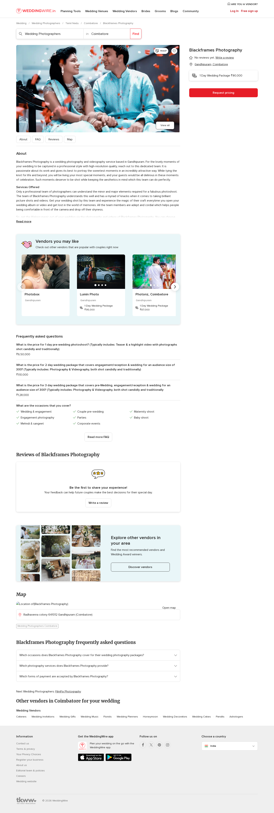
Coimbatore (91, 23)
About (23, 139)
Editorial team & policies (30, 770)
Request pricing (223, 93)
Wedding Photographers (46, 23)
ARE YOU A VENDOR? (244, 4)
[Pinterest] (159, 745)
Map (70, 139)
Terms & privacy (25, 748)
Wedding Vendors (125, 11)
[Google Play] (118, 760)
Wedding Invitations (43, 716)
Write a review (98, 503)
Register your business (29, 759)
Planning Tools (71, 11)
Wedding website (26, 781)
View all (165, 125)
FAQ (38, 139)
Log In (234, 11)
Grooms (160, 11)
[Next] (175, 287)
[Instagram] (167, 745)
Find (136, 34)
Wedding (21, 23)
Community (191, 11)
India (213, 746)
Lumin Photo (89, 294)
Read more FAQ (98, 437)
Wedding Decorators (175, 716)
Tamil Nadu (72, 23)
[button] (98, 487)
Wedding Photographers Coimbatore (37, 626)
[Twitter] (151, 745)
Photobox (32, 294)
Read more (23, 221)
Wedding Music (89, 716)
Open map (169, 608)
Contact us (22, 743)
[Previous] (21, 287)
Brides (145, 11)
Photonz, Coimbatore (152, 294)
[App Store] (91, 760)
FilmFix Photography (68, 691)
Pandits (220, 716)
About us (21, 765)
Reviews (53, 139)
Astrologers (236, 716)
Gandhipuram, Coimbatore (211, 64)
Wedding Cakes (201, 716)
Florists (107, 716)
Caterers (21, 716)
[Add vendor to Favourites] (174, 51)
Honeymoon (150, 716)
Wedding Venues (96, 11)
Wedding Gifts (67, 716)
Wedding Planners (127, 716)
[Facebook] (143, 745)
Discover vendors (140, 567)
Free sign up (249, 11)
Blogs (174, 11)
